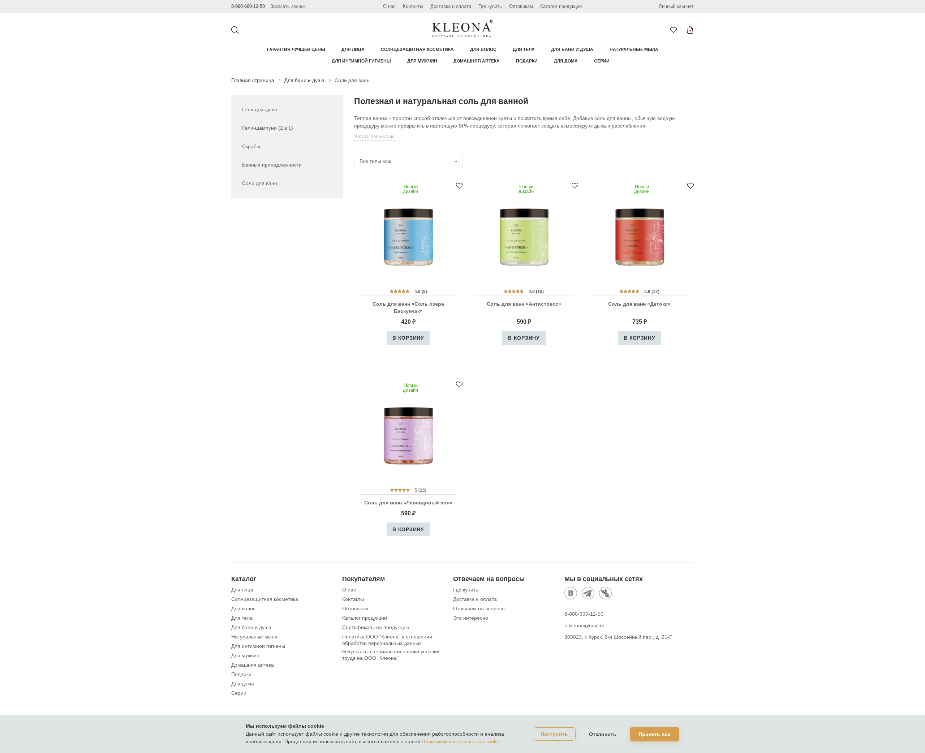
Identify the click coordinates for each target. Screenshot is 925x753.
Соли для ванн (259, 183)
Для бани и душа (572, 49)
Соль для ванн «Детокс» (639, 304)
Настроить (554, 734)
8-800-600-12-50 (248, 6)
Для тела (524, 49)
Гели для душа (259, 109)
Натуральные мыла (634, 49)
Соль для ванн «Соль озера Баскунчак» (408, 307)
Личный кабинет (676, 6)
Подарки (527, 61)
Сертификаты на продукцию (375, 627)
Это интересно (470, 618)
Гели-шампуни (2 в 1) (267, 128)
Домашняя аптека (476, 61)
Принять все (654, 734)
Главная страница (252, 80)
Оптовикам (521, 6)
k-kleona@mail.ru (584, 625)
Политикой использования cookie (461, 741)
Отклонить (602, 734)
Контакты (413, 6)
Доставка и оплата (450, 6)
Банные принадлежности (272, 165)
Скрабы (251, 146)
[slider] (399, 291)
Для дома (566, 61)
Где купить (490, 6)
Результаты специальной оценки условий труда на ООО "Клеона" (391, 655)
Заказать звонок (288, 6)
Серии (602, 61)
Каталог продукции (561, 6)
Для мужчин (422, 61)
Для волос (483, 49)
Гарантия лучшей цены (296, 49)
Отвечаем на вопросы (479, 608)
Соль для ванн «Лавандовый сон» (408, 502)
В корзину (408, 338)
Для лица (353, 49)
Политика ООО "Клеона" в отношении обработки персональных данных (387, 640)
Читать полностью (374, 136)
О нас (389, 6)
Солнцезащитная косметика (417, 49)
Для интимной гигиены (361, 61)
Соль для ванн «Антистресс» (524, 304)
